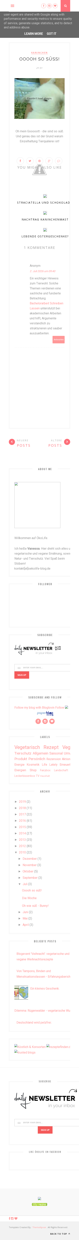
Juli (25, 884)
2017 (22, 814)
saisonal (56, 753)
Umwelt (70, 753)
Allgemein (40, 753)
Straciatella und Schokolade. (45, 202)
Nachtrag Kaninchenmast (45, 219)
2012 (22, 846)
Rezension (53, 759)
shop (33, 770)
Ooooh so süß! (32, 890)
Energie (19, 764)
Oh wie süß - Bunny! (35, 906)
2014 (22, 833)
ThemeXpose (39, 1227)
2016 (22, 821)
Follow (59, 707)
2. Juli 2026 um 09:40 (42, 271)
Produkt (20, 759)
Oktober (28, 871)
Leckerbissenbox (24, 776)
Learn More (33, 34)
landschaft (61, 770)
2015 (22, 827)
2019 (22, 801)
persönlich (36, 759)
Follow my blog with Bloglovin (34, 707)
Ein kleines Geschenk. (44, 988)
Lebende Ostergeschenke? (45, 236)
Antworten (59, 340)
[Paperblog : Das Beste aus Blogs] (45, 715)
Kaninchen (39, 52)
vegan (69, 747)
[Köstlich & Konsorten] (30, 1047)
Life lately (50, 764)
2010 (22, 852)
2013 (22, 840)
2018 (22, 808)
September (30, 878)
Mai (25, 918)
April (26, 925)
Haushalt (45, 775)
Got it (51, 34)
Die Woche (29, 898)
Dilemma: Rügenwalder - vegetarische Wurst (44, 1010)
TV (37, 776)
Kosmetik (33, 764)
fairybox (45, 770)
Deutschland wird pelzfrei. (34, 1022)
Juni (25, 912)
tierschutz (22, 753)
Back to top (59, 1233)
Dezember (30, 859)
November (30, 865)
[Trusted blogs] (24, 1052)
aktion (66, 759)
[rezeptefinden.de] (59, 1047)
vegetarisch (27, 747)
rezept (51, 747)
